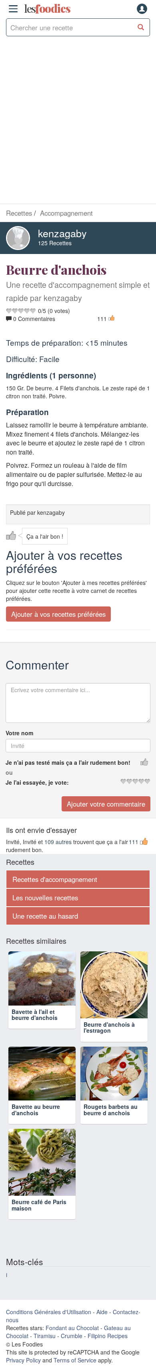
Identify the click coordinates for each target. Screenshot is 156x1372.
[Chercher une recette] (141, 27)
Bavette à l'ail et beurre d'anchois (35, 1027)
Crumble (71, 1336)
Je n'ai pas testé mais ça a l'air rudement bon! (68, 762)
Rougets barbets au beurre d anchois (111, 1109)
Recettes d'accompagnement (54, 879)
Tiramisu (45, 1336)
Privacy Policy (23, 1360)
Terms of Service (75, 1360)
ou (9, 772)
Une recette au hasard (45, 916)
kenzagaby (62, 233)
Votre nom (19, 733)
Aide (102, 1312)
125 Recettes (55, 243)
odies (47, 8)
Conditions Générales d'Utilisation (48, 1312)
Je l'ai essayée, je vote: (37, 782)
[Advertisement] (78, 122)
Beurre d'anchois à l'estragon (109, 1027)
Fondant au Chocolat (72, 1328)
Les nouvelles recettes (45, 897)
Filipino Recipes (108, 1336)
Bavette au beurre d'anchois (36, 1109)
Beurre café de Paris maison (39, 1205)
